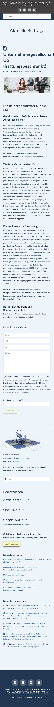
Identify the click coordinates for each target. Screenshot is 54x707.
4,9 (14, 510)
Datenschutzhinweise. (21, 392)
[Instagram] (34, 10)
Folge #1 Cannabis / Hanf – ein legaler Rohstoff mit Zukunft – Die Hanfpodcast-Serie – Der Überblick (24, 626)
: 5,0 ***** (15, 520)
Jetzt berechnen (11, 544)
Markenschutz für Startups (13, 575)
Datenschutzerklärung (17, 691)
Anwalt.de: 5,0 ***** (17, 500)
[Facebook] (20, 10)
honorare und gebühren (37, 693)
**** (21, 510)
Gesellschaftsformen (33, 71)
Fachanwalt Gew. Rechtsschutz (14, 2)
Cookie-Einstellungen (39, 691)
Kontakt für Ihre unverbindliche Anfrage (21, 689)
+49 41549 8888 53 (16, 4)
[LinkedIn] (30, 10)
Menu (11, 16)
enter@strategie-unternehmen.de (39, 2)
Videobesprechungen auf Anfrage (37, 4)
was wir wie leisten (16, 693)
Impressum (45, 689)
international (27, 6)
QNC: (7, 510)
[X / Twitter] (24, 10)
